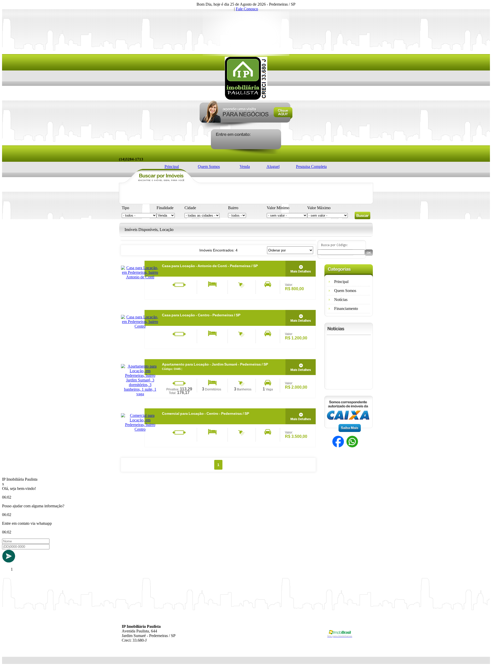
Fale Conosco (247, 9)
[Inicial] (246, 98)
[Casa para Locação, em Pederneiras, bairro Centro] (140, 326)
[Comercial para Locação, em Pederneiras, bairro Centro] (140, 429)
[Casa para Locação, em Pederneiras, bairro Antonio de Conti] (140, 277)
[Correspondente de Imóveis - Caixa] (348, 430)
